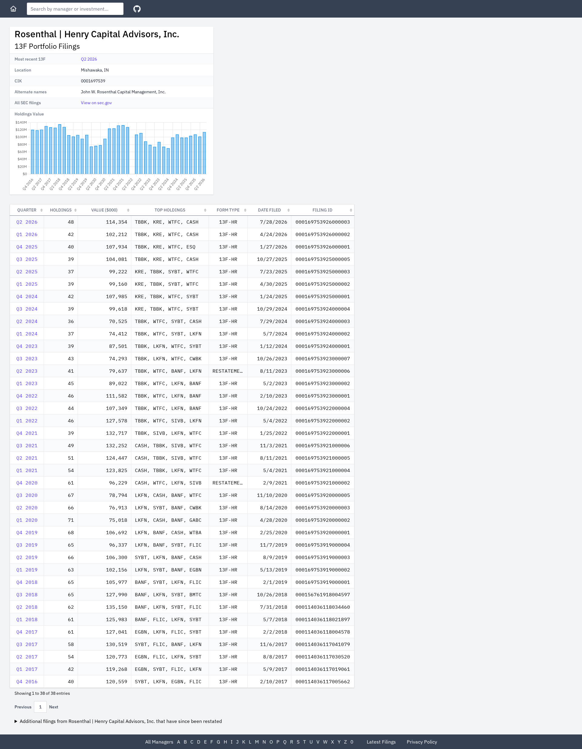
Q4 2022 (27, 396)
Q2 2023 (27, 371)
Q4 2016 (27, 681)
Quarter (26, 210)
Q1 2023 (27, 383)
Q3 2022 (27, 408)
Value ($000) (104, 210)
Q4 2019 (27, 532)
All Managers (159, 742)
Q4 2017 (27, 632)
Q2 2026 (89, 59)
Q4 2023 (27, 346)
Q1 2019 (27, 570)
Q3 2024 (27, 309)
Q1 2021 (27, 470)
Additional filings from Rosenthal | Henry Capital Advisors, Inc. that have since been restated (121, 721)
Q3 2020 (27, 495)
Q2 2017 (27, 657)
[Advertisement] (269, 69)
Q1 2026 (27, 234)
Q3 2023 (27, 358)
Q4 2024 (27, 296)
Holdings (61, 210)
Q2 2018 (27, 607)
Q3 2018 (27, 594)
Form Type (228, 210)
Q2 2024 (27, 321)
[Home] (13, 8)
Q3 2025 (27, 259)
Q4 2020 (27, 483)
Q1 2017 (27, 669)
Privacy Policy (422, 742)
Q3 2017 (27, 644)
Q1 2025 (27, 284)
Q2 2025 (27, 271)
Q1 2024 (27, 334)
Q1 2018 (27, 619)
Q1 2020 (27, 520)
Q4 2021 (27, 433)
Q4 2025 (27, 247)
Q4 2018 (27, 582)
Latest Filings (381, 742)
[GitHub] (137, 9)
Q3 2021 (27, 445)
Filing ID (323, 210)
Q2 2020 (27, 507)
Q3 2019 (27, 545)
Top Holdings (170, 210)
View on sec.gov (96, 102)
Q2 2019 (27, 557)
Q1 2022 (27, 421)
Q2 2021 (27, 458)
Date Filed (269, 210)
